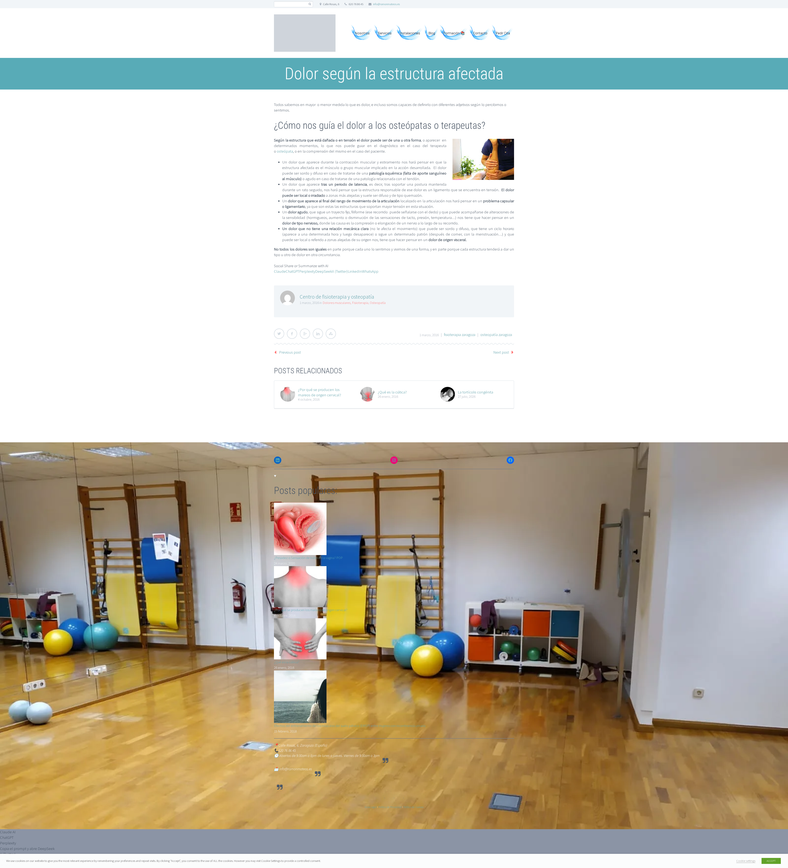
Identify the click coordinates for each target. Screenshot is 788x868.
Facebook (292, 334)
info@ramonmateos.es (386, 4)
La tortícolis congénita (475, 392)
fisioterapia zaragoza (459, 334)
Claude (280, 271)
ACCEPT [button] (771, 861)
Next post (501, 352)
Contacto (480, 33)
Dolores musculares (336, 302)
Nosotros (362, 33)
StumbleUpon (331, 334)
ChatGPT (292, 271)
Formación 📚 (454, 33)
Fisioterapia (360, 302)
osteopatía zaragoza (496, 334)
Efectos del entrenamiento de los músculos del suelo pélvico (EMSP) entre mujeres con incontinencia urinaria (349, 725)
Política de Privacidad (390, 807)
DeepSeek (323, 271)
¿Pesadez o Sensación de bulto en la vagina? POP (308, 557)
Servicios (385, 33)
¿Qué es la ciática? (392, 392)
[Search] (310, 4)
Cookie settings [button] (745, 861)
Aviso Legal (371, 807)
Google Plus (305, 334)
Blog (431, 33)
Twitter (279, 334)
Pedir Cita (503, 33)
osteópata (284, 151)
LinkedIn (355, 271)
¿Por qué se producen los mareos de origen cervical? (319, 392)
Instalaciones (410, 33)
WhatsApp (370, 271)
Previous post (290, 352)
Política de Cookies (413, 807)
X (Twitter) (340, 271)
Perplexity (307, 271)
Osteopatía (378, 302)
